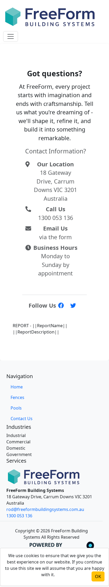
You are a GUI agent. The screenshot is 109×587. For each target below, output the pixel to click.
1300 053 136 (19, 516)
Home (17, 387)
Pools (16, 408)
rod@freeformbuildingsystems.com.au (45, 509)
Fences (17, 397)
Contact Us (22, 418)
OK (98, 576)
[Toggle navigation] (10, 36)
